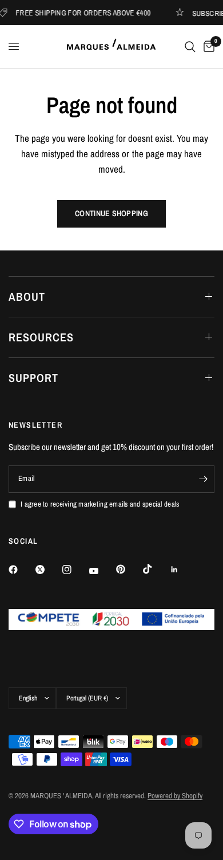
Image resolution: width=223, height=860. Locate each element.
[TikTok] (155, 569)
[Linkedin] (182, 569)
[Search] (190, 46)
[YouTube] (101, 570)
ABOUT (27, 296)
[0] (207, 46)
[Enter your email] (203, 479)
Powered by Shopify (175, 796)
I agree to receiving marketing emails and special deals (100, 504)
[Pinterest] (128, 569)
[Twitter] (48, 569)
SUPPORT (33, 377)
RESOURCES (41, 337)
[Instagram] (74, 569)
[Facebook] (21, 569)
